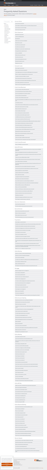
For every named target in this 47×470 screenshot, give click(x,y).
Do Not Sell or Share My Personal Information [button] (19, 459)
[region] (7, 462)
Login (42, 5)
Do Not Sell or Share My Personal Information (7, 467)
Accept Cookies (7, 463)
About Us (13, 5)
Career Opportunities (16, 462)
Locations (32, 5)
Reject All (7, 465)
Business (9, 5)
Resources (17, 5)
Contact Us (36, 5)
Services (5, 23)
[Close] (12, 457)
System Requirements (17, 461)
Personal (5, 5)
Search (39, 5)
